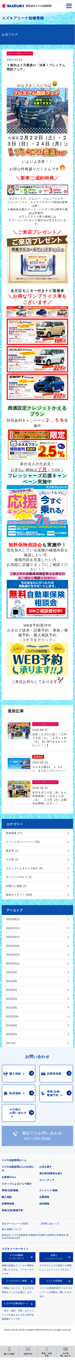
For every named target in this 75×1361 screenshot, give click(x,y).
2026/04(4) (13, 954)
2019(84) (11, 1025)
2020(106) (12, 1016)
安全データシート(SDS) (15, 1223)
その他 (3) (12, 859)
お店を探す (45, 1166)
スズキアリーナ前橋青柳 (23, 18)
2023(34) (11, 990)
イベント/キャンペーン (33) (23, 841)
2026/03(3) (13, 963)
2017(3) (11, 1043)
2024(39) (11, 981)
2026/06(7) (13, 937)
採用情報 (44, 1203)
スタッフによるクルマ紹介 (17, 1183)
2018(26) (11, 1034)
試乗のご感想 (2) (16, 886)
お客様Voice (9, 1177)
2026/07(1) (13, 928)
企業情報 (44, 1197)
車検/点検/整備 (10, 1190)
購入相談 (7, 1197)
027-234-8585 (37, 1138)
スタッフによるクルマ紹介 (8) (24, 868)
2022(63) (11, 998)
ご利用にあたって (49, 1223)
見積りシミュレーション (54, 1257)
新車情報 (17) (14, 833)
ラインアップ (46, 1180)
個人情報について (12, 1229)
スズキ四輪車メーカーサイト (16, 1257)
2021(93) (11, 1007)
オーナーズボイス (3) (19, 877)
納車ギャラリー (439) (19, 894)
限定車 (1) (12, 850)
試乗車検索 (8, 1203)
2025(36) (11, 972)
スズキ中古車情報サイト (16, 1303)
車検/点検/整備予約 (12, 1210)
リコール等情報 (54, 1281)
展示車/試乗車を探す (51, 1173)
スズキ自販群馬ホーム (14, 1160)
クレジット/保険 (48, 1190)
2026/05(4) (13, 945)
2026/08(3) (13, 919)
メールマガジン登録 (16, 1281)
